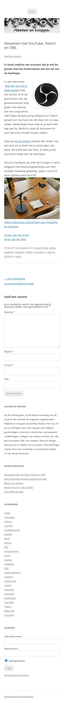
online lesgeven (12, 572)
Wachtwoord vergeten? (16, 675)
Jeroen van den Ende (16, 235)
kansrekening (11, 551)
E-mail (9, 365)
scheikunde (10, 581)
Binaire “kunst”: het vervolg (18, 487)
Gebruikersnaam (13, 636)
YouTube (38, 252)
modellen (9, 564)
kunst (7, 555)
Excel (7, 538)
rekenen (8, 576)
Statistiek (9, 589)
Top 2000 (9, 602)
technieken (10, 598)
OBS (46, 247)
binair (7, 513)
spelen (7, 585)
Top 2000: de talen (13, 491)
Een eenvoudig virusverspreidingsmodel (25, 478)
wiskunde (9, 610)
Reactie (9, 312)
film (6, 547)
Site (6, 379)
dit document (22, 141)
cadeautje (9, 517)
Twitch (29, 252)
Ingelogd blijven (16, 660)
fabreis (7, 542)
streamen (20, 252)
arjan (18, 256)
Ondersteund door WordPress (19, 696)
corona (8, 521)
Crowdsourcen (12, 530)
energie (8, 534)
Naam (9, 351)
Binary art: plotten (13, 483)
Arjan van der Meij (15, 239)
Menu (32, 11)
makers (8, 559)
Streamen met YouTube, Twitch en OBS (25, 474)
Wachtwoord (11, 648)
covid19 (38, 247)
